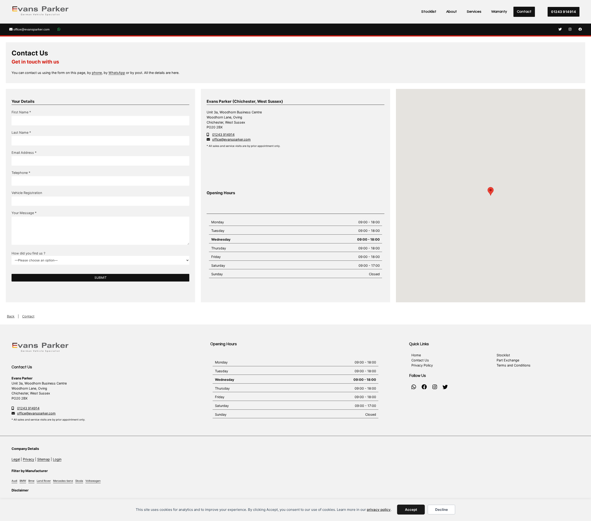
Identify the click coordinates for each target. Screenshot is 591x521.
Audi (14, 480)
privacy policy (379, 509)
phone (97, 73)
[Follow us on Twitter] (560, 30)
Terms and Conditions (514, 365)
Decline (441, 509)
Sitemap (43, 459)
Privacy (28, 459)
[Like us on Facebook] (580, 30)
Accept (411, 509)
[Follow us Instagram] (570, 30)
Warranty (499, 11)
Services (474, 11)
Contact (524, 11)
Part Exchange (508, 360)
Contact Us (420, 360)
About (451, 11)
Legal (16, 459)
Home (416, 355)
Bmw (31, 480)
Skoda (79, 480)
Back (11, 316)
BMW (23, 480)
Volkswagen (93, 480)
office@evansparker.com (31, 29)
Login (57, 459)
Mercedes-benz (63, 480)
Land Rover (44, 480)
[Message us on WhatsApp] (59, 30)
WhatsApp (117, 73)
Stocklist (428, 11)
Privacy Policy (422, 365)
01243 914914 (563, 12)
